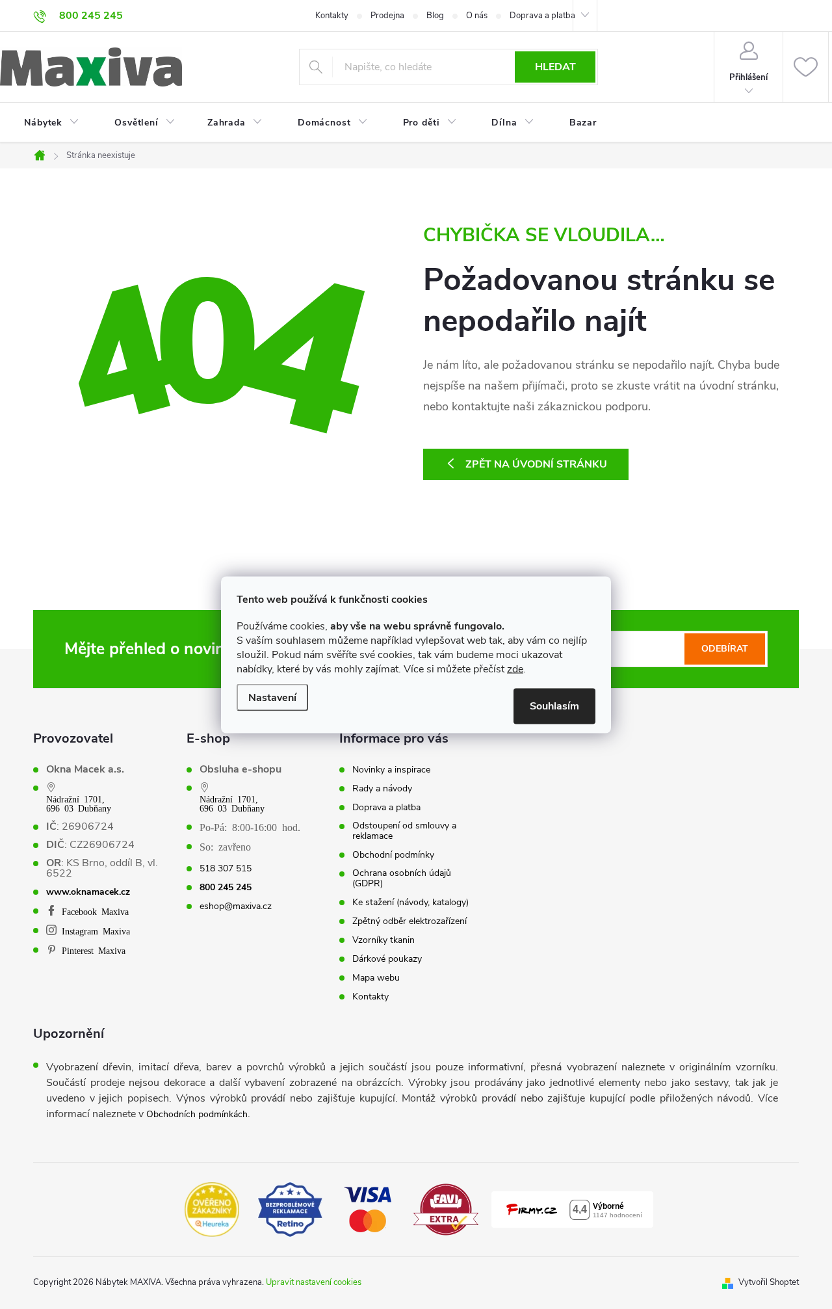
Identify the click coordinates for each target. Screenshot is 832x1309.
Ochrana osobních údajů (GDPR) (401, 878)
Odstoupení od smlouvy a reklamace (404, 831)
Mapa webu (376, 978)
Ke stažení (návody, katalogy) (410, 902)
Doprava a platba (542, 15)
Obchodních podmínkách (197, 1114)
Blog (435, 15)
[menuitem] (43, 123)
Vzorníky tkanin (383, 940)
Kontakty (331, 15)
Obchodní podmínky (393, 855)
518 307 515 (226, 869)
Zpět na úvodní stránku (536, 464)
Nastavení (272, 697)
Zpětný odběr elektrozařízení (409, 921)
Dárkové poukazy (387, 959)
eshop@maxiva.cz (236, 906)
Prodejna (387, 15)
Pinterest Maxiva (93, 950)
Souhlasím (554, 705)
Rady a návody (382, 789)
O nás (477, 15)
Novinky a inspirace (391, 770)
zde (515, 668)
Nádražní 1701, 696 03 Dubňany (78, 803)
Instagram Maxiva (96, 930)
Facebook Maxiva (95, 911)
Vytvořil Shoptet (768, 1282)
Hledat (555, 67)
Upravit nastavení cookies (313, 1282)
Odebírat (724, 648)
